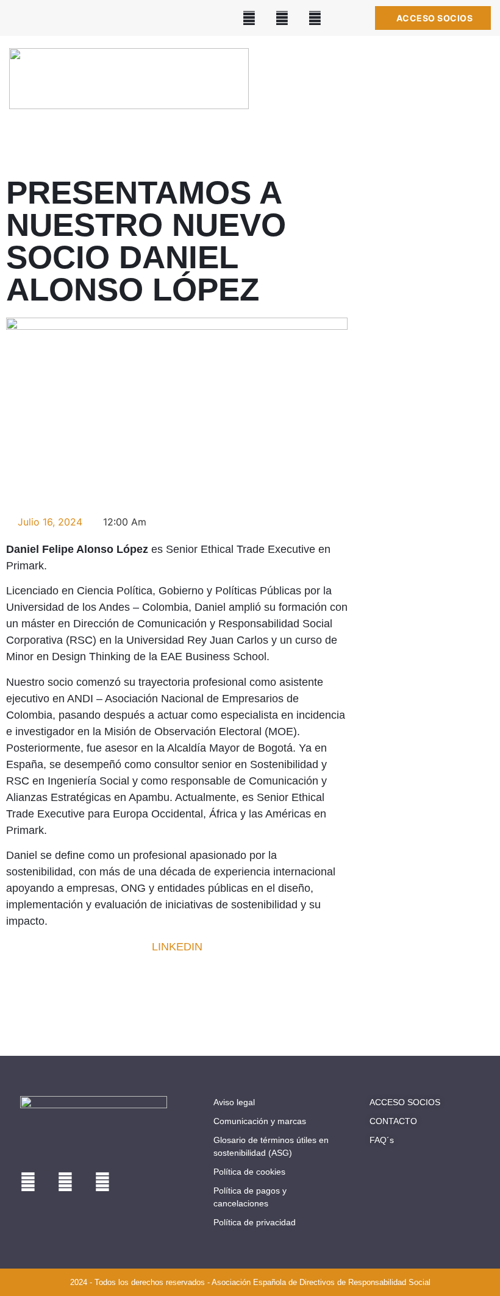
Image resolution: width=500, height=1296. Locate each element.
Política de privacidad (254, 1222)
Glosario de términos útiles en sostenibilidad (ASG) (271, 1146)
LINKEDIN (177, 947)
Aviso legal (234, 1102)
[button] (475, 91)
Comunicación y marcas (259, 1121)
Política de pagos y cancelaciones (250, 1197)
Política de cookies (249, 1172)
